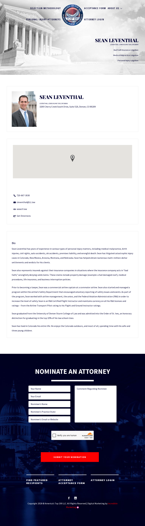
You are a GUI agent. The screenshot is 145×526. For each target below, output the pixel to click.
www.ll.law (22, 209)
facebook (69, 499)
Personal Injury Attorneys (43, 19)
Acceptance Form (95, 8)
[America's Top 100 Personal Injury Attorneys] (72, 15)
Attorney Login (94, 19)
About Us (113, 8)
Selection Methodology (45, 8)
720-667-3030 (23, 195)
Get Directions (24, 215)
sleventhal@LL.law (26, 202)
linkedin (75, 499)
